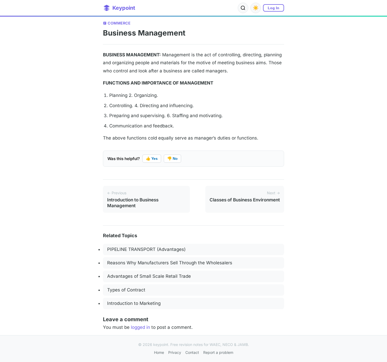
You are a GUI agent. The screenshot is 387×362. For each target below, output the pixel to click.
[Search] (243, 8)
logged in (140, 327)
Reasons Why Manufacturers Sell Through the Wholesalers (169, 262)
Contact (192, 352)
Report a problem (218, 352)
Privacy (174, 352)
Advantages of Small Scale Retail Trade (149, 276)
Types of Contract (126, 289)
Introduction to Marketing (134, 303)
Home (159, 352)
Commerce (119, 23)
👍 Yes (152, 158)
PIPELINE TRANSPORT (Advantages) (146, 249)
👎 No (172, 158)
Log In (273, 8)
